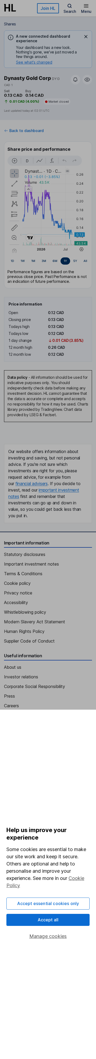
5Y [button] (75, 261)
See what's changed (34, 62)
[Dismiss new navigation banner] (86, 36)
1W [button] (23, 261)
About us (12, 667)
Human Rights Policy (24, 631)
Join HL (48, 8)
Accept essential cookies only (48, 903)
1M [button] (33, 261)
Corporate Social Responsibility (34, 686)
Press (9, 696)
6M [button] (55, 261)
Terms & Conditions (23, 573)
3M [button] (44, 261)
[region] (48, 204)
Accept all (48, 919)
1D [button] (12, 261)
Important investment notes (31, 564)
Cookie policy (17, 583)
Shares (10, 23)
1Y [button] (65, 261)
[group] (48, 261)
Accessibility (16, 602)
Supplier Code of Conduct (29, 641)
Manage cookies (48, 936)
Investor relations (21, 676)
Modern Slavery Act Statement (34, 621)
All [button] (85, 261)
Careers (11, 705)
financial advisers (31, 483)
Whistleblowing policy (25, 612)
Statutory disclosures (24, 554)
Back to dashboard (26, 131)
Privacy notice (18, 593)
